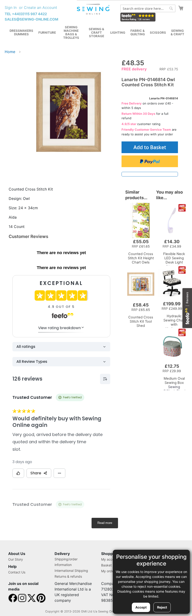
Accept (141, 607)
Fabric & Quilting (137, 32)
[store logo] (93, 9)
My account (110, 559)
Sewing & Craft (177, 32)
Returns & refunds (68, 576)
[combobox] (147, 8)
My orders (109, 571)
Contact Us (16, 572)
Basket (106, 565)
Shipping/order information (66, 562)
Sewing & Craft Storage (96, 32)
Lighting (117, 32)
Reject (162, 607)
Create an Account (40, 7)
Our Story (15, 559)
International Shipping (71, 571)
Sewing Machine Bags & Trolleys (71, 32)
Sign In (11, 7)
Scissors (158, 32)
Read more (104, 523)
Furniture (47, 32)
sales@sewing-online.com (31, 19)
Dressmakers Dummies (21, 32)
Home (10, 51)
